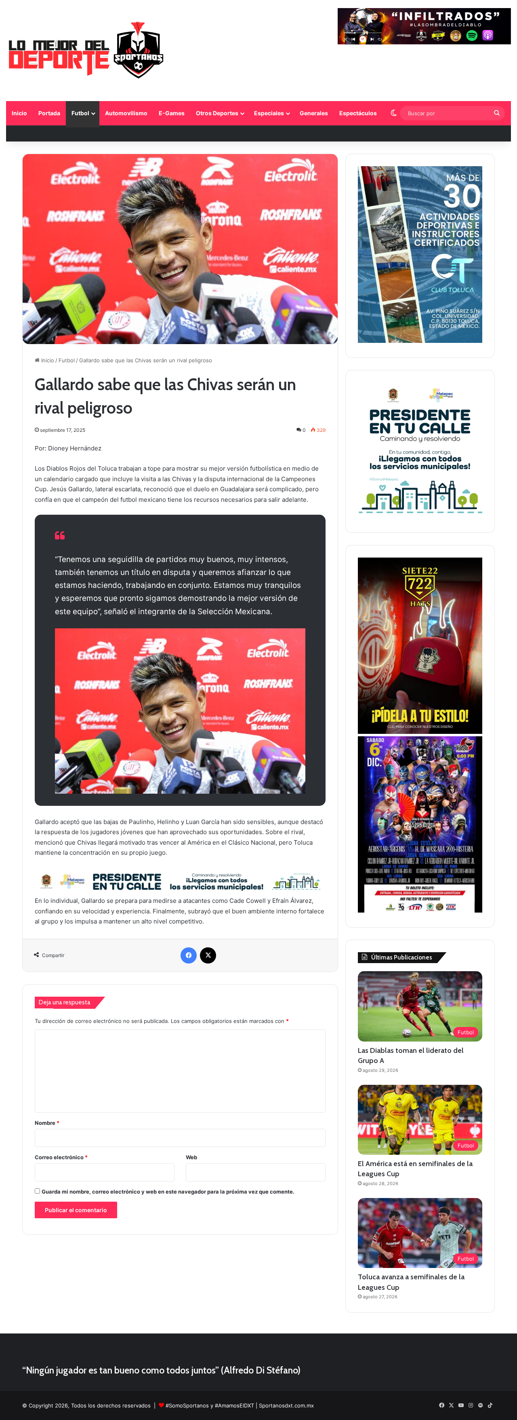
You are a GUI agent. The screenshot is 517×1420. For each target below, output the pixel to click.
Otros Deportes (217, 113)
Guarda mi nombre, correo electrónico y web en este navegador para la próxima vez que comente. (168, 1191)
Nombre (47, 1123)
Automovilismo (126, 113)
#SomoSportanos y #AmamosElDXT (210, 1405)
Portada (49, 113)
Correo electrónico (61, 1157)
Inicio (19, 113)
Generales (314, 113)
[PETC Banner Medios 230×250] (420, 516)
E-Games (172, 113)
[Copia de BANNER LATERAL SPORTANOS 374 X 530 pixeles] (420, 732)
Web (191, 1157)
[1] (420, 341)
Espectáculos (358, 113)
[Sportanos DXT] (86, 51)
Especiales (269, 113)
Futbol (80, 113)
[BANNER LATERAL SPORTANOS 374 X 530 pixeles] (420, 910)
